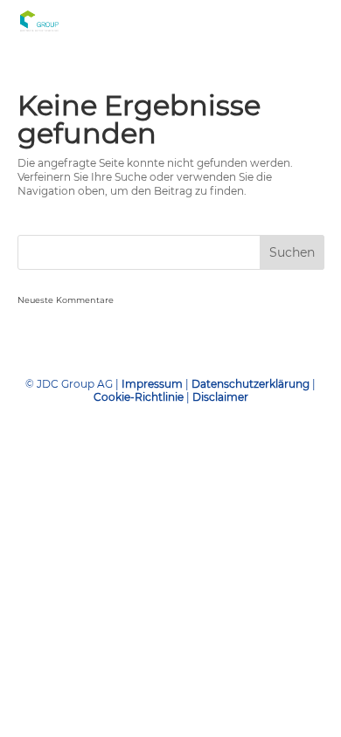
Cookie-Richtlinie (140, 396)
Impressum (152, 383)
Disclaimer (220, 396)
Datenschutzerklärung (251, 383)
